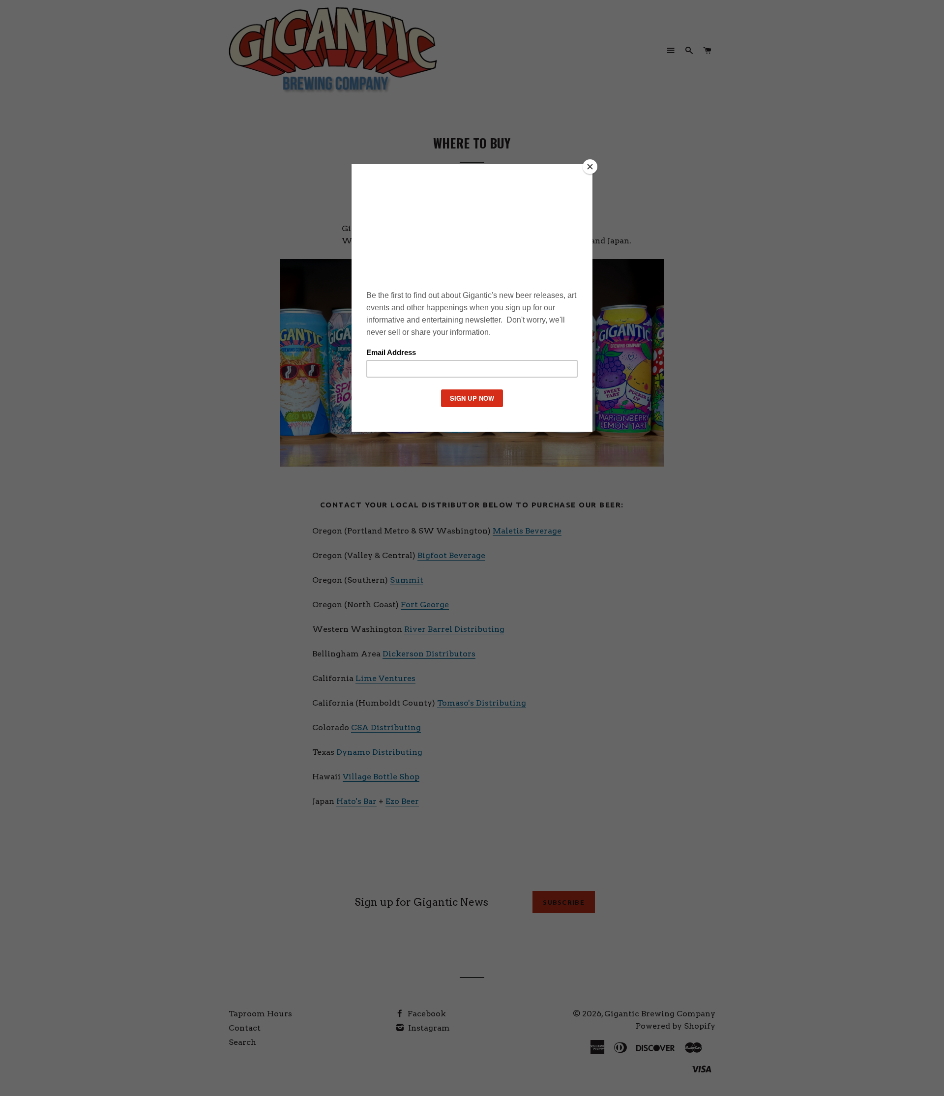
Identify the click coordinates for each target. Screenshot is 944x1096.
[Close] (590, 166)
